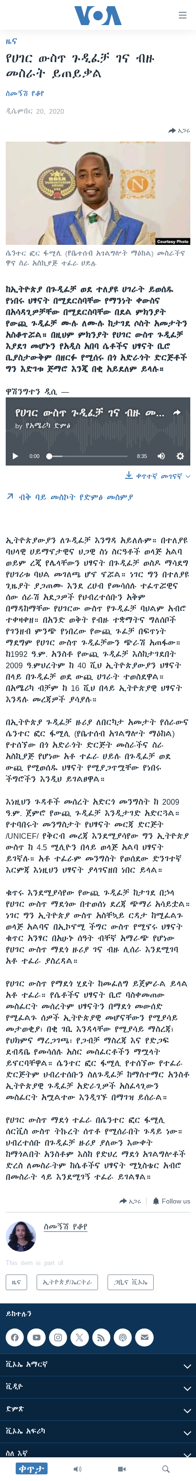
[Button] (179, 130)
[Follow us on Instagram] (58, 1337)
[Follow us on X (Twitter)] (79, 1337)
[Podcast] (123, 1337)
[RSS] (101, 1337)
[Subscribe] (144, 1337)
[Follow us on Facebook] (15, 1337)
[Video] (122, 1469)
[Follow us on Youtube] (36, 1337)
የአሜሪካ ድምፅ (48, 426)
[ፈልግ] (166, 1469)
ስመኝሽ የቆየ (25, 94)
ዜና (12, 41)
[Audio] (77, 1469)
